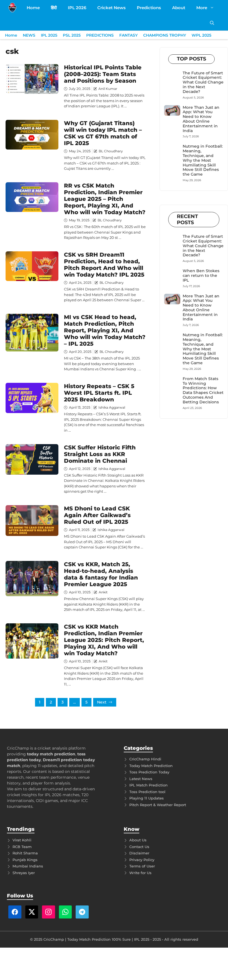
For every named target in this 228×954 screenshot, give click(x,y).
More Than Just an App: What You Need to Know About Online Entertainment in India (201, 119)
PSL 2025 (72, 35)
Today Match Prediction (151, 765)
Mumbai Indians (28, 866)
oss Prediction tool (148, 791)
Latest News (140, 778)
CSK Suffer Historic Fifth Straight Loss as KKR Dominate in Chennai (100, 454)
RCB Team (22, 846)
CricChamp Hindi (145, 759)
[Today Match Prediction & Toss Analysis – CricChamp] (12, 7)
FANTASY (128, 35)
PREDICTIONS (100, 35)
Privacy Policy (141, 859)
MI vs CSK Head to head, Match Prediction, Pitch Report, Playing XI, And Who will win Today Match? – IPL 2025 (104, 330)
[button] (212, 23)
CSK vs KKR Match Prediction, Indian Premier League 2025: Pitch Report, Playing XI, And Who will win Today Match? (104, 640)
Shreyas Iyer (24, 873)
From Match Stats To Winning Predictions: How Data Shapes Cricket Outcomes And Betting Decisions (203, 390)
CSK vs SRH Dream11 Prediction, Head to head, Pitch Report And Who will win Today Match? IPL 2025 (104, 264)
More (201, 7)
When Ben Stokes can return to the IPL (201, 275)
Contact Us (139, 846)
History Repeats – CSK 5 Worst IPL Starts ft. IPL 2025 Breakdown (99, 393)
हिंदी (54, 7)
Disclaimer (139, 853)
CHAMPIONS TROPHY (164, 35)
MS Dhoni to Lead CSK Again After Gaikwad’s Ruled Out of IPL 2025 (97, 515)
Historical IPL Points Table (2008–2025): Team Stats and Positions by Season (103, 74)
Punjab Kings (25, 859)
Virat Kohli (22, 840)
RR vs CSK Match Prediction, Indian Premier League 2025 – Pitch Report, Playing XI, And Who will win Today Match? (104, 199)
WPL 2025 (201, 35)
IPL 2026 (77, 7)
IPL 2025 (49, 35)
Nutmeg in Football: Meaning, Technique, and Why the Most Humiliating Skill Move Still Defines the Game (203, 160)
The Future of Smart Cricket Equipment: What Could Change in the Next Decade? (203, 82)
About (178, 7)
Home (33, 7)
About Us (138, 840)
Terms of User (142, 866)
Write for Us (140, 873)
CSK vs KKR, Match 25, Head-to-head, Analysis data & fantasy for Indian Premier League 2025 (101, 574)
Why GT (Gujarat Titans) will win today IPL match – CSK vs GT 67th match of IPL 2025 (103, 133)
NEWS (29, 35)
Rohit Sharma (25, 853)
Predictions (149, 7)
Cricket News (111, 7)
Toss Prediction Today (149, 772)
